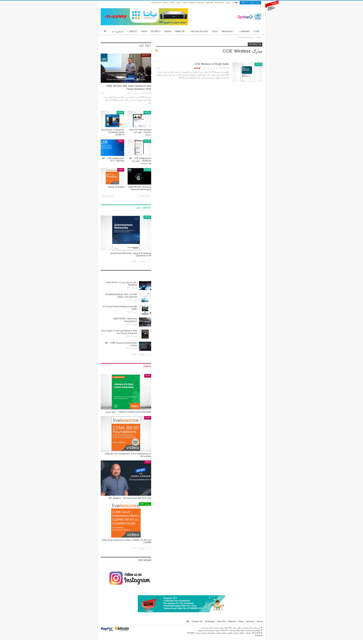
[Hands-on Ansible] (112, 176)
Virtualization (199, 31)
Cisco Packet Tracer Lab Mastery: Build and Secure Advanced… (119, 332)
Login (228, 2)
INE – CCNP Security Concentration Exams (121, 344)
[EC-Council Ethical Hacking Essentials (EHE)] (145, 309)
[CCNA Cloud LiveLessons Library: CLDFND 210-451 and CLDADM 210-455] (126, 520)
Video (184, 2)
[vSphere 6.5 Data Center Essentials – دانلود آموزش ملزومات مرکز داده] (126, 391)
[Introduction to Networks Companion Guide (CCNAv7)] (112, 119)
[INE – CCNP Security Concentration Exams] (145, 346)
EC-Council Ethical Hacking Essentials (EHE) (120, 308)
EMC (172, 2)
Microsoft (228, 31)
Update (133, 31)
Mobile (192, 2)
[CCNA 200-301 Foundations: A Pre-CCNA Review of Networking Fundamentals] (126, 433)
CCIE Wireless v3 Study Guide (212, 64)
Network (209, 2)
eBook (168, 31)
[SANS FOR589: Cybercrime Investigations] (145, 322)
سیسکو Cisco (145, 504)
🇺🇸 (188, 621)
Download (219, 2)
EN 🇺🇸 (235, 2)
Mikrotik (200, 2)
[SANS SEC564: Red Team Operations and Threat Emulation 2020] (126, 68)
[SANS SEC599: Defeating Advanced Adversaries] (139, 176)
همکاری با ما (117, 31)
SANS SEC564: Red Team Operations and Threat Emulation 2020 (128, 87)
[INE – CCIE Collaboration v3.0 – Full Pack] (112, 147)
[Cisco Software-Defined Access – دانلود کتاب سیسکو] (139, 119)
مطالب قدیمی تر (144, 196)
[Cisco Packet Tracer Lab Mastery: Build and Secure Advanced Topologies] (145, 334)
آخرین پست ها (108, 196)
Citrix (178, 2)
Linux (144, 31)
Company (245, 31)
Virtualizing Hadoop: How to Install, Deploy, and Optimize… (121, 296)
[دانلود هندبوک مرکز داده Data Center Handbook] (145, 285)
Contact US (156, 2)
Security (156, 31)
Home (256, 31)
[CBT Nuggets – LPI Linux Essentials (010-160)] (126, 478)
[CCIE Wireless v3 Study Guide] (247, 72)
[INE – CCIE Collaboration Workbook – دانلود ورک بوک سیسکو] (139, 147)
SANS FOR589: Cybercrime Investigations (125, 320)
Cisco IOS (221, 621)
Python (165, 2)
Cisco (215, 31)
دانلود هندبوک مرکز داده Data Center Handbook (121, 284)
